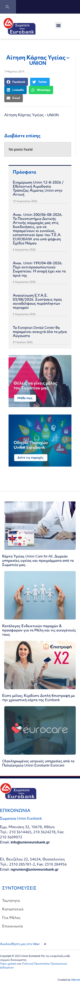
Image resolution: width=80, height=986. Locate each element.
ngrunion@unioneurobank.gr (34, 869)
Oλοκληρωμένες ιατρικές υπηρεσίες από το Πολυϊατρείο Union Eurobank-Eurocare (38, 763)
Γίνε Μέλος (11, 917)
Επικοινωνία (12, 926)
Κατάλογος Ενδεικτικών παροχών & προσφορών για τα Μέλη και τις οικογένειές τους (39, 630)
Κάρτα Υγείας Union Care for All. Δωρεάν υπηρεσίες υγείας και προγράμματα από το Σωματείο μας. (38, 560)
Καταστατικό (12, 909)
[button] (58, 25)
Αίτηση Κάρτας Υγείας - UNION (31, 114)
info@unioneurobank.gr (30, 842)
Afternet (75, 980)
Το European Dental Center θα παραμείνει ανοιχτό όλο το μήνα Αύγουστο (40, 331)
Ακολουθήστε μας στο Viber (20, 944)
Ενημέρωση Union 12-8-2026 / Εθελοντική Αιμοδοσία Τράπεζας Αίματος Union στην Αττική (38, 188)
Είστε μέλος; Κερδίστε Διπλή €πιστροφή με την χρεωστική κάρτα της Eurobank (38, 697)
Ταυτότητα (11, 900)
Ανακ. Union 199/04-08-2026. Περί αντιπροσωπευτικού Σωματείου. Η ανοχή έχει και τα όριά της (39, 269)
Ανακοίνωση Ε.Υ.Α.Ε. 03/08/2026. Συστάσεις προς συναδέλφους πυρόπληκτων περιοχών (37, 301)
